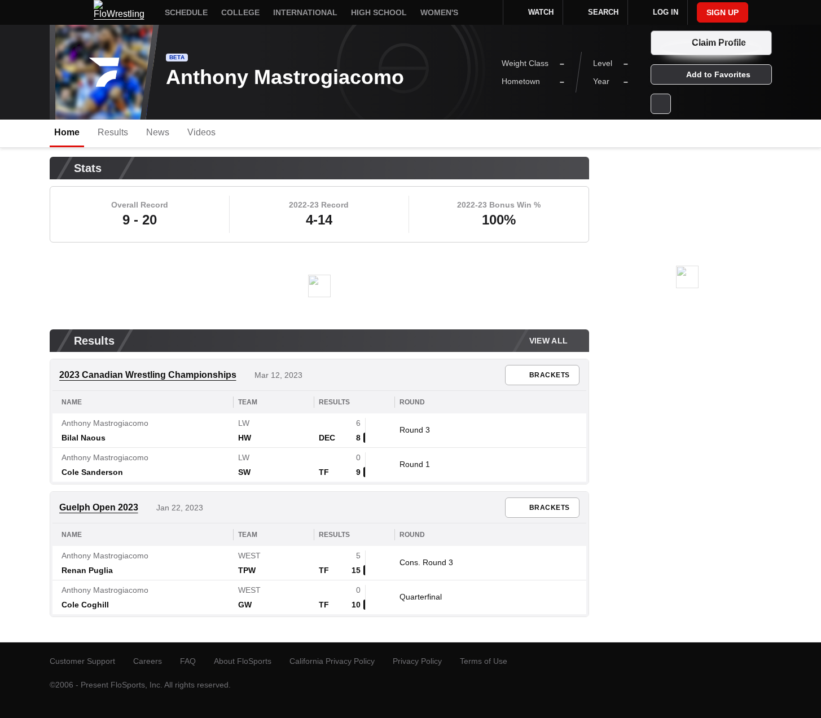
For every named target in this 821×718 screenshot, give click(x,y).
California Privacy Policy (332, 661)
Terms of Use (483, 661)
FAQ (188, 661)
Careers (147, 661)
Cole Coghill (85, 604)
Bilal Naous (84, 437)
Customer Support (82, 661)
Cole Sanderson (92, 472)
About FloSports (242, 661)
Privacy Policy (417, 661)
